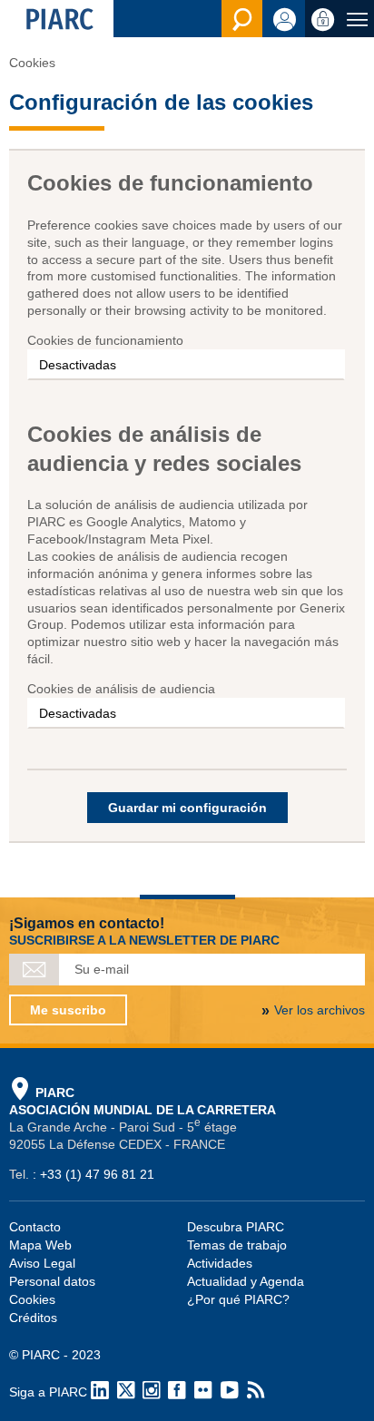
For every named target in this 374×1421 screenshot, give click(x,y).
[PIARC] (56, 18)
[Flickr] (203, 1392)
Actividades (219, 1263)
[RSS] (256, 1392)
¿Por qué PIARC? (238, 1299)
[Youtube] (230, 1392)
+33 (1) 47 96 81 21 (97, 1174)
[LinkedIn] (100, 1392)
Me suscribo (68, 1010)
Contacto (35, 1227)
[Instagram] (151, 1392)
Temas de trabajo (237, 1245)
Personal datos (52, 1281)
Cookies (32, 1299)
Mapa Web (40, 1245)
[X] (125, 1392)
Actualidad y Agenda (245, 1281)
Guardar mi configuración (187, 807)
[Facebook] (177, 1392)
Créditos (33, 1317)
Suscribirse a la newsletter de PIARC (144, 940)
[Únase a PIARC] (284, 18)
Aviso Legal (42, 1263)
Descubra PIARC (235, 1227)
